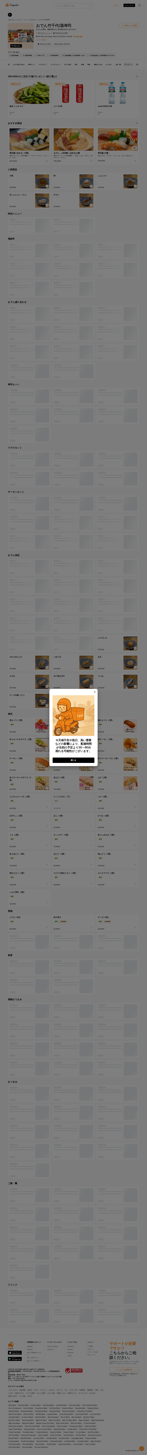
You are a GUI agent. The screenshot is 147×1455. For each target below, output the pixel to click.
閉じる (73, 760)
